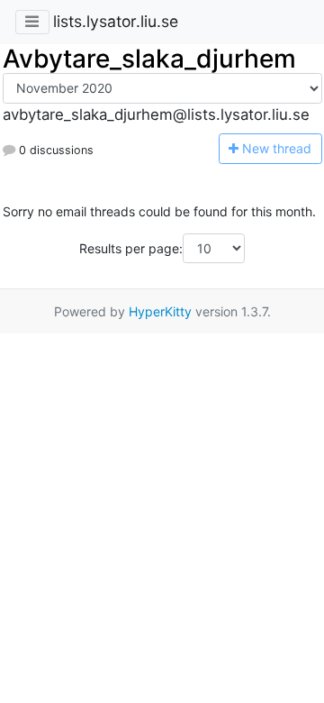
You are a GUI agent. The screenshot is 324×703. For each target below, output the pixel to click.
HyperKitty (160, 311)
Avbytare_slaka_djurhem (149, 58)
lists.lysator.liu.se (115, 21)
